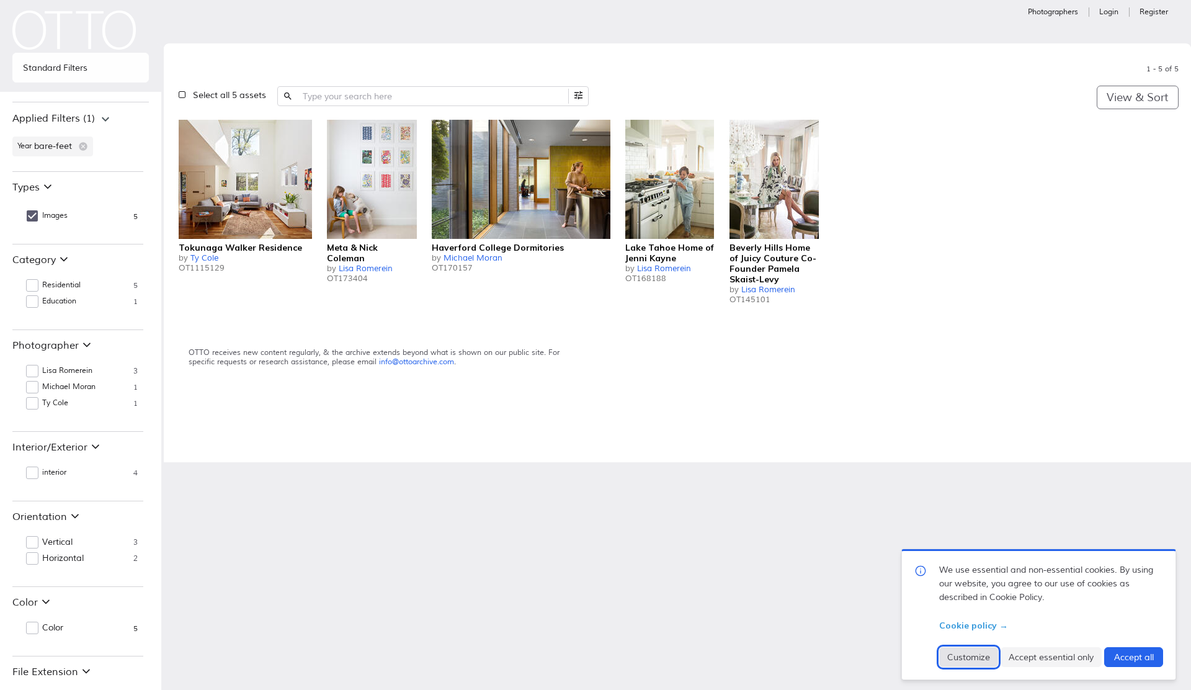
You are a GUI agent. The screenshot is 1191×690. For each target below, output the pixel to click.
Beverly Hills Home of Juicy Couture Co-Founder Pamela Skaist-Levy (772, 263)
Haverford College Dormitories (498, 247)
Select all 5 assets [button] (229, 95)
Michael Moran (473, 258)
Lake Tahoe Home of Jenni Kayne (669, 253)
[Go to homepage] (74, 30)
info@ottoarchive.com (416, 362)
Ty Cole (204, 258)
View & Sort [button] (1137, 97)
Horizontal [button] (63, 558)
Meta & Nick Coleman (352, 253)
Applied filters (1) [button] (53, 118)
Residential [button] (61, 285)
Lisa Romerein (366, 269)
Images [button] (55, 215)
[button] (83, 146)
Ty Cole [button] (55, 403)
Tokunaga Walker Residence (240, 247)
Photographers (1053, 12)
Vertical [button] (57, 542)
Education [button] (59, 301)
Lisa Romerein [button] (67, 370)
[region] (80, 136)
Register (1154, 12)
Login (1108, 12)
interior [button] (54, 472)
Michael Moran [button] (69, 387)
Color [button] (52, 628)
